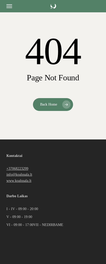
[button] (9, 6)
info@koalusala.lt (19, 174)
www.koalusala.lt (18, 180)
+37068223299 (17, 168)
